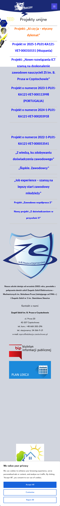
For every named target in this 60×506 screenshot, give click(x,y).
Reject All (30, 500)
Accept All (30, 485)
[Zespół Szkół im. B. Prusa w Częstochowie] (20, 6)
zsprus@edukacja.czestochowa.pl (33, 334)
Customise (30, 492)
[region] (30, 483)
